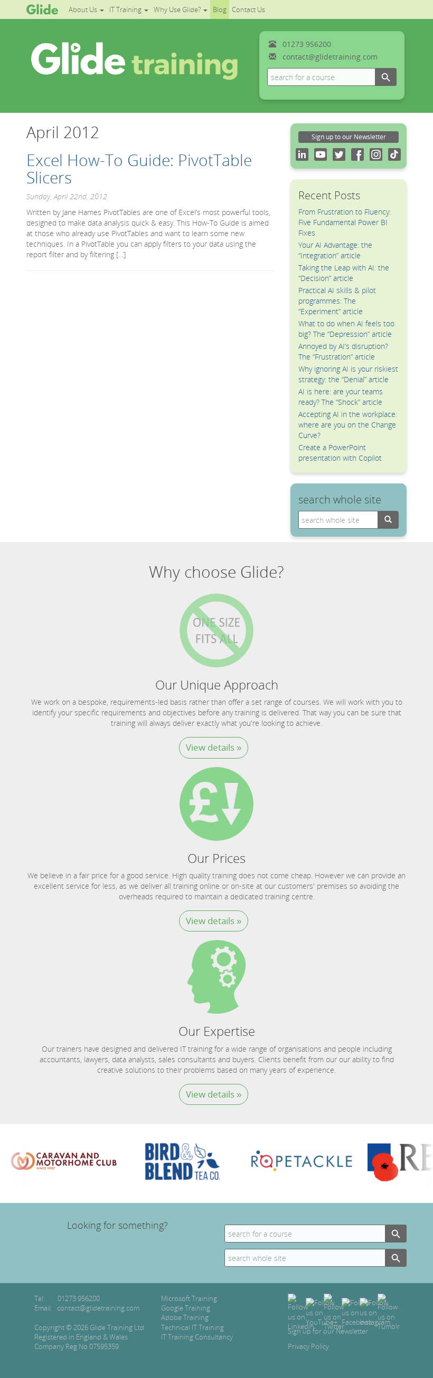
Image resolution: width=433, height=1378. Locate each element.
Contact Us (248, 9)
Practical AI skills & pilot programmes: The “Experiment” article (337, 300)
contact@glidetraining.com (330, 57)
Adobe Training (185, 1317)
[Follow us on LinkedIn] (301, 1311)
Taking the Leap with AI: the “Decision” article (343, 273)
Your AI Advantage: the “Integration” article (335, 250)
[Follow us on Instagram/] (375, 1311)
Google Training (185, 1308)
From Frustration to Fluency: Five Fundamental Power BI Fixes (344, 222)
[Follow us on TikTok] (389, 1311)
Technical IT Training (192, 1327)
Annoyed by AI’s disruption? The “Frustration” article (343, 351)
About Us (84, 9)
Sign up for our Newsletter (328, 1331)
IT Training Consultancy (197, 1337)
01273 (307, 44)
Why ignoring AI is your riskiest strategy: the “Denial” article (348, 374)
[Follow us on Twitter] (334, 1311)
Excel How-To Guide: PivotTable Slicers (139, 168)
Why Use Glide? (178, 9)
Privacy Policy (308, 1346)
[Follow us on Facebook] (357, 1311)
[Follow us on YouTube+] (321, 1311)
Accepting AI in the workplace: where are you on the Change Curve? (347, 424)
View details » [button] (213, 747)
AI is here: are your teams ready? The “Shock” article (340, 396)
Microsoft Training (189, 1298)
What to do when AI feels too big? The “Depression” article (346, 328)
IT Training (126, 9)
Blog (220, 9)
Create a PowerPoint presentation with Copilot (340, 452)
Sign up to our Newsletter (349, 136)
